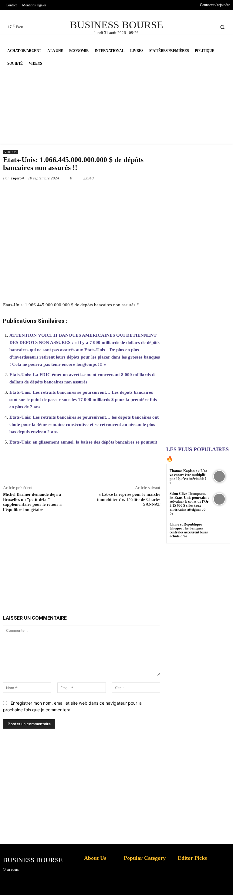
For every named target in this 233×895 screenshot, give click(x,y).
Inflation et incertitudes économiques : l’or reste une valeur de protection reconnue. (97, 885)
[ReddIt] (121, 192)
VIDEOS (10, 152)
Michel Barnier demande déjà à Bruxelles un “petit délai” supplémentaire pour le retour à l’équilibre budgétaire (32, 502)
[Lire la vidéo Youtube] (81, 249)
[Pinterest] (79, 192)
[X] (198, 27)
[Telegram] (149, 192)
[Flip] (163, 192)
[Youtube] (209, 27)
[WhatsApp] (93, 192)
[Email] (135, 192)
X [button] (226, 882)
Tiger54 (17, 178)
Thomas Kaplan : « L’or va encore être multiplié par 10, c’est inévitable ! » (188, 477)
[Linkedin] (107, 192)
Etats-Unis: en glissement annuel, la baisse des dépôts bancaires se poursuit (83, 442)
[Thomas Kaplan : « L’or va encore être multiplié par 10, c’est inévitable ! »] (219, 476)
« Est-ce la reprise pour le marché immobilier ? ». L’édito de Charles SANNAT (128, 499)
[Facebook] (187, 27)
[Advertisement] (100, 556)
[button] (222, 27)
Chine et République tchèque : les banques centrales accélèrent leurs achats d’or (189, 530)
